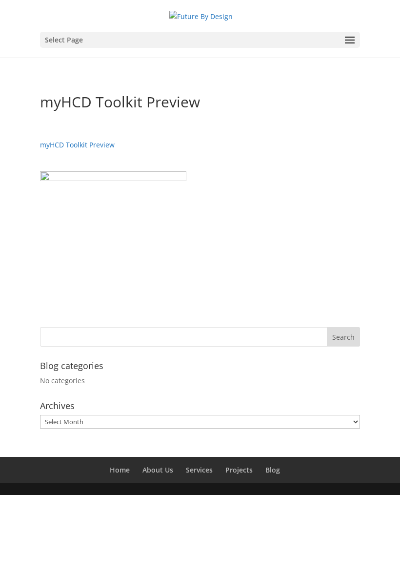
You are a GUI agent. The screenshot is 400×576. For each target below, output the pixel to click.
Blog (272, 469)
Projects (239, 469)
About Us (157, 469)
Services (199, 469)
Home (120, 469)
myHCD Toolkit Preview (77, 144)
